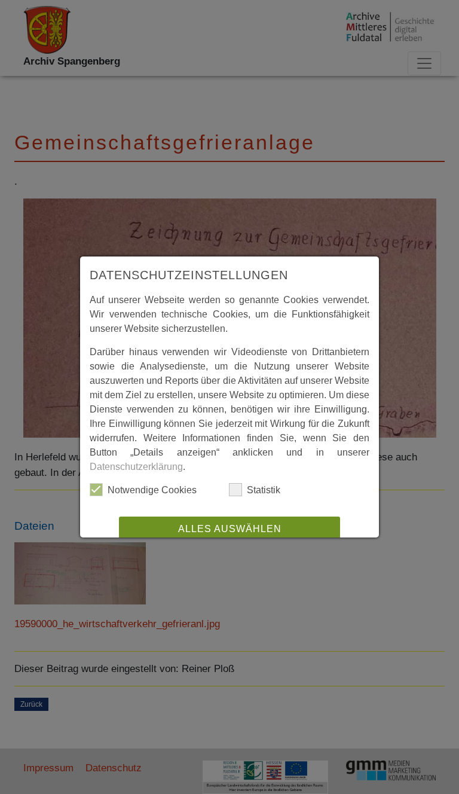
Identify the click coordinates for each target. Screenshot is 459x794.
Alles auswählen (229, 529)
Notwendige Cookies (152, 490)
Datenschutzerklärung (136, 467)
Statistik (263, 490)
